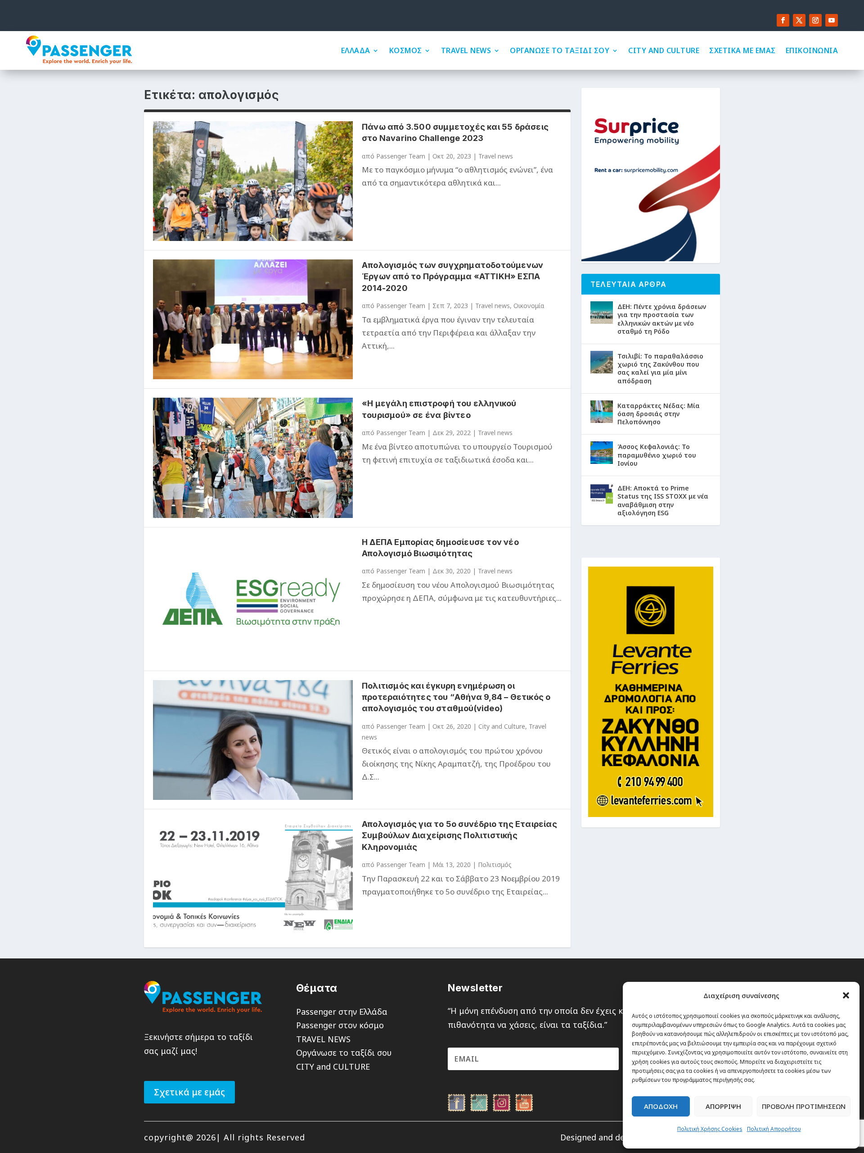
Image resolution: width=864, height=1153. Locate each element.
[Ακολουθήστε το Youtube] (831, 20)
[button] (846, 995)
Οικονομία (528, 305)
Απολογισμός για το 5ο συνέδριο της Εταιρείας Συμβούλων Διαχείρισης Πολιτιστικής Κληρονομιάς (459, 835)
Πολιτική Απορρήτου (774, 1129)
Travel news (495, 156)
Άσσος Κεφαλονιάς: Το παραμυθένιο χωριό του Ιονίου (656, 454)
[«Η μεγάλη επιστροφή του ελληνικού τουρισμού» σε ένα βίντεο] (253, 457)
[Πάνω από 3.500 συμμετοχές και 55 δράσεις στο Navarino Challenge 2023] (253, 181)
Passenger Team (400, 156)
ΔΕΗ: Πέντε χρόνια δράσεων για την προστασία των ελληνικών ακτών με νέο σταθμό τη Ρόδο (661, 319)
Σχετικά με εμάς (189, 1092)
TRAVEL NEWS (466, 50)
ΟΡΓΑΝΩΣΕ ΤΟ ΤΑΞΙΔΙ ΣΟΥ (559, 50)
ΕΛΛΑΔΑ (355, 50)
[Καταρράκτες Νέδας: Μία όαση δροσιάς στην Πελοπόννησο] (601, 411)
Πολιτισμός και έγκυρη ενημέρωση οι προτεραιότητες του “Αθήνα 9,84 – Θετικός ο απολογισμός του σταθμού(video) (456, 697)
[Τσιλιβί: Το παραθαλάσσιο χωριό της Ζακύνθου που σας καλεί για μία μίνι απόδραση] (601, 362)
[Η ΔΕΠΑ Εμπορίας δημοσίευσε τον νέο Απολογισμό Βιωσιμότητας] (253, 599)
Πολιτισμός (495, 864)
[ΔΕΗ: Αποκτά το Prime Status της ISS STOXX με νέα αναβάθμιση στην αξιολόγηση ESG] (601, 494)
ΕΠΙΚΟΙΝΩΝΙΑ (812, 50)
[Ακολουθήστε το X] (799, 20)
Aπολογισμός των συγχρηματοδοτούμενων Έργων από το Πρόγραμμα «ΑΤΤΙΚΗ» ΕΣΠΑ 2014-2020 (452, 276)
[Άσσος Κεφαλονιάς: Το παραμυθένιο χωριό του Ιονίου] (601, 452)
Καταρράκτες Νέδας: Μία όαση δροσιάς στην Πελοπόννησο (658, 413)
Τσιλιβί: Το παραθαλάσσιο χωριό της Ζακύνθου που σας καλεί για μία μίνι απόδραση (660, 368)
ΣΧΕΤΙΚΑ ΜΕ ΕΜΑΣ (742, 50)
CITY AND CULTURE (663, 50)
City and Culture (501, 726)
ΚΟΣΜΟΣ (405, 50)
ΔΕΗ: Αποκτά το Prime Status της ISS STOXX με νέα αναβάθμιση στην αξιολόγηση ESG (662, 500)
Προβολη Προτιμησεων (804, 1106)
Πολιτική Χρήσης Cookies (709, 1129)
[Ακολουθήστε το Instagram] (815, 20)
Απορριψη (723, 1106)
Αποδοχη (661, 1106)
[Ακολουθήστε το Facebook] (783, 20)
